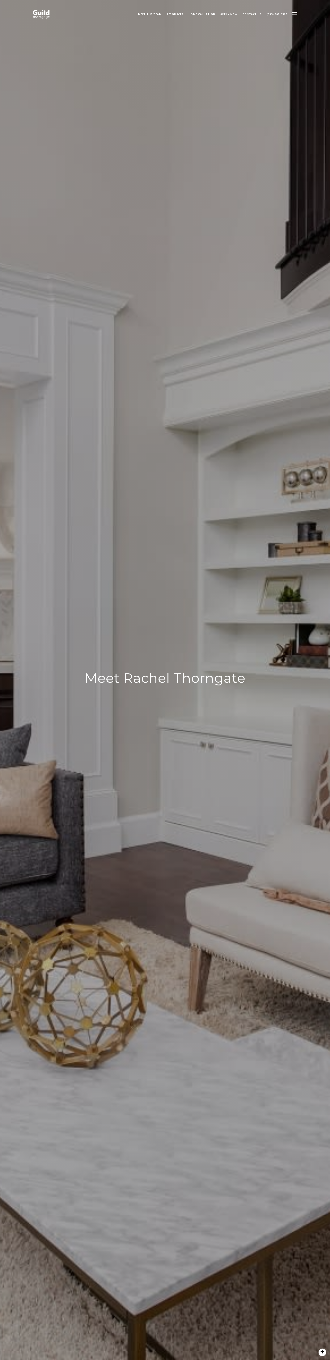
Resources (175, 14)
